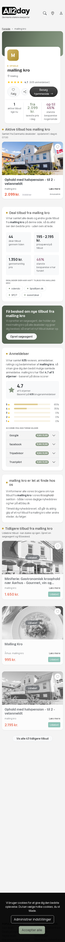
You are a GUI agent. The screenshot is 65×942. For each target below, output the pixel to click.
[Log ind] (61, 13)
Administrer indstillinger (32, 919)
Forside (6, 28)
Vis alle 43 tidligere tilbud (32, 738)
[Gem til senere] (57, 147)
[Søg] (44, 13)
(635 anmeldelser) (39, 82)
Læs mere (54, 188)
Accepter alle (32, 930)
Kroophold (47, 495)
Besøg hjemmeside (42, 92)
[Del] (24, 91)
